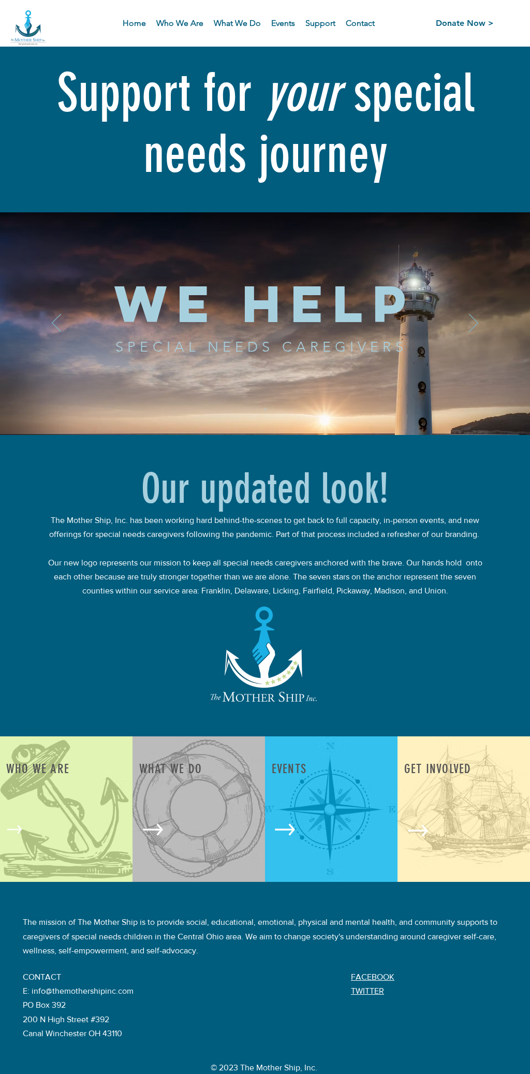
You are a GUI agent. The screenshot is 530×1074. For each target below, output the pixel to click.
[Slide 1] (265, 409)
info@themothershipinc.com (83, 990)
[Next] (473, 323)
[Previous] (56, 323)
